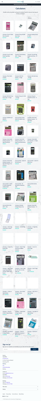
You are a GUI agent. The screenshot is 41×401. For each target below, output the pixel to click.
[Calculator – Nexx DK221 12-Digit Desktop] (20, 283)
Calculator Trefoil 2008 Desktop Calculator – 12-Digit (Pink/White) (7, 141)
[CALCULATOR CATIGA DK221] (32, 175)
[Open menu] (2, 2)
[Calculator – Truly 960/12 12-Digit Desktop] (8, 323)
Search (4, 394)
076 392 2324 (9, 377)
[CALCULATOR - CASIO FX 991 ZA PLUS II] (20, 152)
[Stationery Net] (20, 2)
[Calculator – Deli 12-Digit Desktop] (32, 260)
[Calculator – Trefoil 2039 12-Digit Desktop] (20, 303)
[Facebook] (3, 396)
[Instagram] (4, 396)
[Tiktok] (7, 396)
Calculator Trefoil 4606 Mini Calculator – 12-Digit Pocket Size (32, 141)
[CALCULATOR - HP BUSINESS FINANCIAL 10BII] (20, 175)
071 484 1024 (7, 382)
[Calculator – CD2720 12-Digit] (32, 323)
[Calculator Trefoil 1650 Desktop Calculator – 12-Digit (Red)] (32, 109)
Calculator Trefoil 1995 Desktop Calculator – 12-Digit (32, 207)
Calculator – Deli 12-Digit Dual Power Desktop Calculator (20, 248)
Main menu (5, 386)
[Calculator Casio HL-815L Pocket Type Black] (8, 46)
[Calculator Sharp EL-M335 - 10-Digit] (20, 87)
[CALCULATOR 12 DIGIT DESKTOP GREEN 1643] (20, 109)
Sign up (34, 349)
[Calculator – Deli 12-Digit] (20, 218)
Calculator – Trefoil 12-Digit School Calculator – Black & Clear (20, 333)
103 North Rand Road (6, 367)
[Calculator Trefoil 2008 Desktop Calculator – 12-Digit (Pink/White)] (8, 130)
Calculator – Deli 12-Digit (20, 226)
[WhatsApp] (6, 396)
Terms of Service (15, 394)
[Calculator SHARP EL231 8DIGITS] (8, 109)
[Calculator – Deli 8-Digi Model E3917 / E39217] (8, 218)
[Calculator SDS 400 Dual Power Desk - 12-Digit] (8, 87)
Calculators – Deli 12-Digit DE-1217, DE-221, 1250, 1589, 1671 (20, 270)
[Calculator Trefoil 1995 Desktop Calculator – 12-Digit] (32, 196)
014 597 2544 (7, 376)
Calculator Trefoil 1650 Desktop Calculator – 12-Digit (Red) (32, 119)
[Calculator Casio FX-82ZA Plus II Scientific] (8, 26)
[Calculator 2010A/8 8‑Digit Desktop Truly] (20, 196)
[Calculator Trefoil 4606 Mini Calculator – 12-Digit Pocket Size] (32, 130)
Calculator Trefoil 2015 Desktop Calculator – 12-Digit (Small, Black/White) (20, 141)
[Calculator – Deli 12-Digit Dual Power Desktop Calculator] (20, 238)
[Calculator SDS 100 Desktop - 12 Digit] (20, 67)
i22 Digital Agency (18, 399)
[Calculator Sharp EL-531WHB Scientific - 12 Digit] (32, 87)
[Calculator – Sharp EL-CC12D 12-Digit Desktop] (8, 303)
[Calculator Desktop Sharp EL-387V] (32, 26)
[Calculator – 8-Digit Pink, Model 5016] (8, 238)
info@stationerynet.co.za (9, 373)
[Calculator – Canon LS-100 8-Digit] (32, 238)
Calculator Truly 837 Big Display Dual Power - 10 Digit (32, 56)
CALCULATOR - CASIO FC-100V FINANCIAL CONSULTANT (7, 185)
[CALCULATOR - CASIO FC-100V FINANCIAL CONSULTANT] (8, 175)
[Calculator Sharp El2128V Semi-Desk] (20, 26)
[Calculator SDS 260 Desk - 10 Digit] (32, 67)
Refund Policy (21, 394)
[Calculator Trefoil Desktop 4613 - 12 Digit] (20, 46)
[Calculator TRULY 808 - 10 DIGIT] (8, 67)
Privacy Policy (8, 394)
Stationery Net (8, 399)
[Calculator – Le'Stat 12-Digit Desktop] (8, 283)
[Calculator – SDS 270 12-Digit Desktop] (32, 283)
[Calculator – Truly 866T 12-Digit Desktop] (32, 303)
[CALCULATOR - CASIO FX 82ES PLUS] (32, 152)
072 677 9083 (9, 383)
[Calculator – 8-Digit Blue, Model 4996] (32, 218)
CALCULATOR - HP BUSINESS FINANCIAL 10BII (20, 185)
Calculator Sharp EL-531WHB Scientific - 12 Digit (32, 98)
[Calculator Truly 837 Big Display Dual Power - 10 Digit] (32, 46)
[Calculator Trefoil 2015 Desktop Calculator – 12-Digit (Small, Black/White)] (20, 130)
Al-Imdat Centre (5, 358)
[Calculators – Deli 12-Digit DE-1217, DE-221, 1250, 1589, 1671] (20, 260)
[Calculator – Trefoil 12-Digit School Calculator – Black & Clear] (20, 323)
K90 (3, 365)
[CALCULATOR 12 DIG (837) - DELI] (8, 196)
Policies (4, 389)
